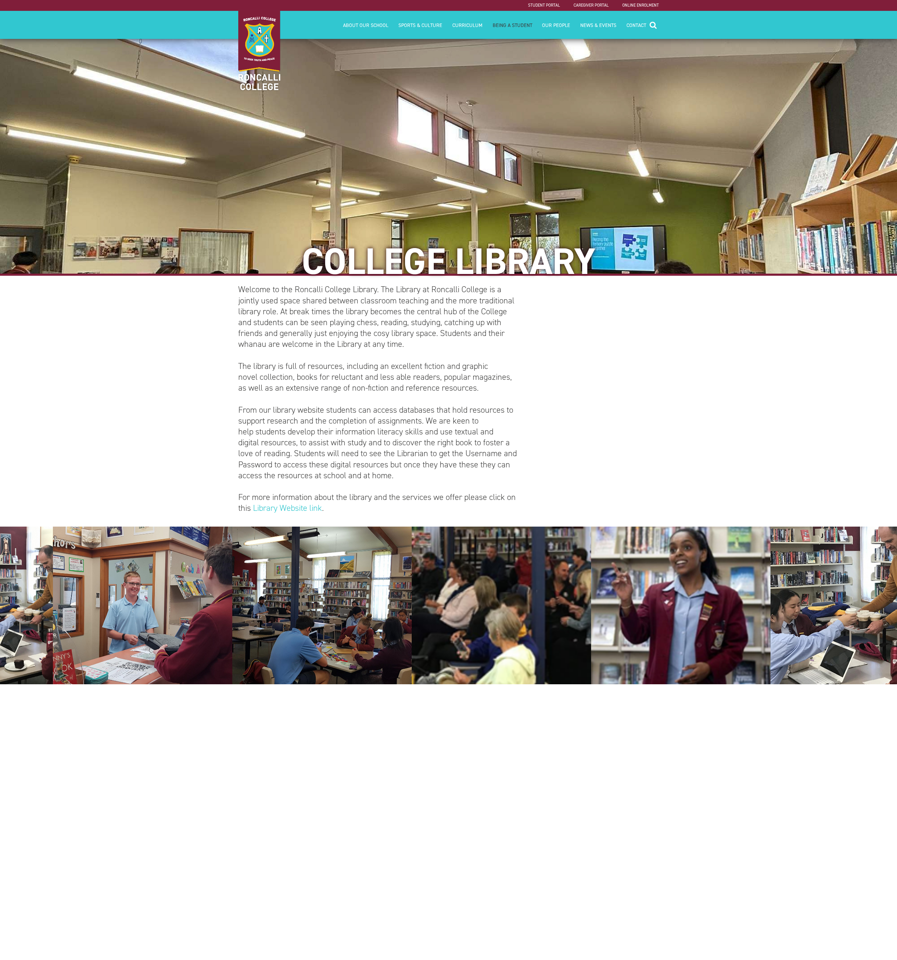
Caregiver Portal (591, 5)
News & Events (598, 25)
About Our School (365, 25)
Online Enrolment (640, 5)
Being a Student (512, 25)
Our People (556, 25)
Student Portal (544, 5)
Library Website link (287, 508)
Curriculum (467, 25)
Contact (636, 25)
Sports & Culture (420, 25)
